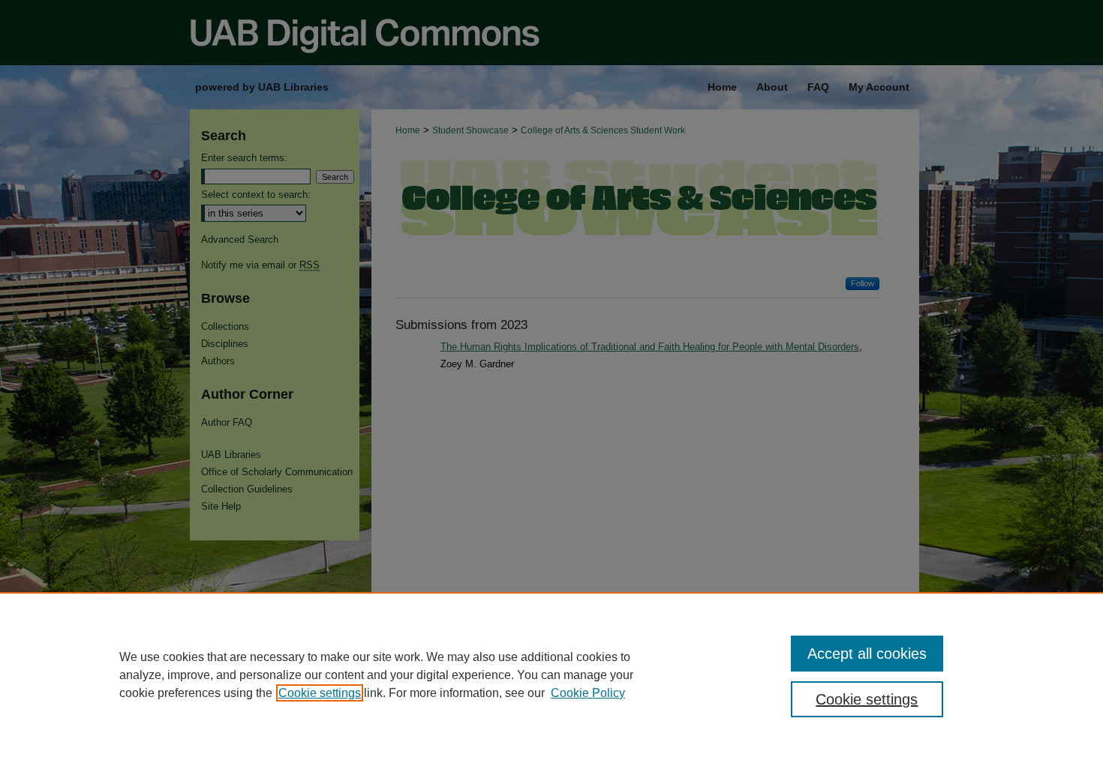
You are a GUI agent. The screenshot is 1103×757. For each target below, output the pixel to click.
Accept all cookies (867, 653)
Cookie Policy (588, 693)
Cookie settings (319, 693)
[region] (551, 674)
